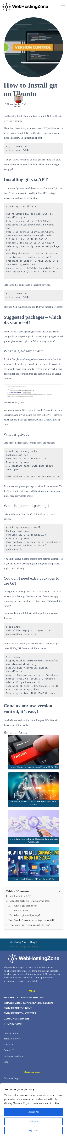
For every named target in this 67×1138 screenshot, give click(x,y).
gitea (55, 419)
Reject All (33, 1130)
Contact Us (9, 1050)
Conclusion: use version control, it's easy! (29, 925)
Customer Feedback (13, 1056)
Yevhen (17, 106)
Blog (32, 942)
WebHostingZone (18, 942)
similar (7, 424)
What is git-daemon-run (25, 905)
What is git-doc (21, 910)
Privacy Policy (11, 1033)
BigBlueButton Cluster (20, 1013)
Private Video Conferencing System (28, 1003)
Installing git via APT (20, 896)
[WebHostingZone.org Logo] (25, 7)
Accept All (33, 1112)
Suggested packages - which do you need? (29, 901)
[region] (33, 1110)
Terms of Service (12, 1038)
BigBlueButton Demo (18, 1008)
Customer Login (12, 1078)
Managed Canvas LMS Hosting (24, 997)
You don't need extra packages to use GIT (34, 920)
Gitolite (47, 419)
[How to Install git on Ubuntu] (33, 19)
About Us (8, 1044)
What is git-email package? (27, 915)
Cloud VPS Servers (16, 1018)
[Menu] (62, 7)
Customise (33, 1121)
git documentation (46, 491)
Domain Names (13, 1024)
